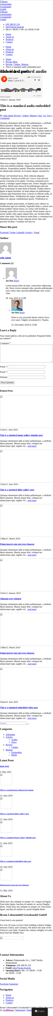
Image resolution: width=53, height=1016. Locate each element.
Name (3, 366)
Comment (5, 343)
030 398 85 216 (13, 24)
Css (44, 115)
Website (3, 377)
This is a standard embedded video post (19, 707)
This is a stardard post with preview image (17, 790)
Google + (29, 232)
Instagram (13, 984)
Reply (16, 281)
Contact (9, 42)
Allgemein (10, 734)
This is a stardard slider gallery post (17, 490)
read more (32, 446)
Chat (39, 115)
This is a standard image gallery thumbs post (21, 435)
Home (8, 34)
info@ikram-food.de (15, 27)
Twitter (12, 232)
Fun (49, 115)
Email (36, 232)
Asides (14, 739)
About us (10, 37)
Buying (17, 115)
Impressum (20, 1010)
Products (9, 39)
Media (14, 755)
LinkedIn (20, 232)
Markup (33, 115)
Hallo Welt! (4, 766)
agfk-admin (8, 115)
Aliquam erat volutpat (10, 598)
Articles (9, 737)
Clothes (25, 115)
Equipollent (16, 752)
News (14, 742)
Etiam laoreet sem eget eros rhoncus (17, 544)
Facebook (4, 232)
